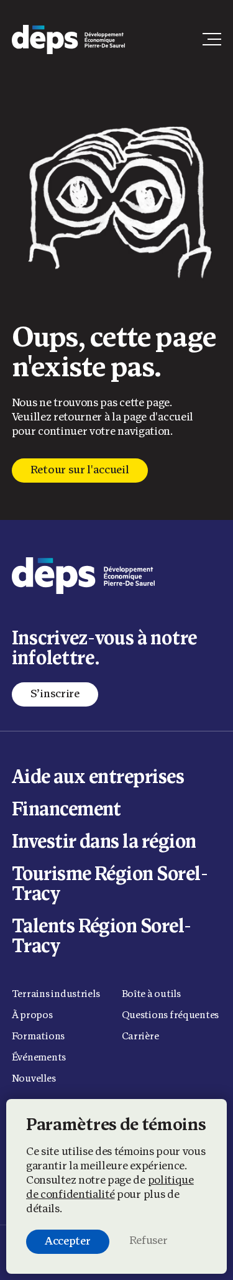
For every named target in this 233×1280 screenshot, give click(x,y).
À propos (32, 1016)
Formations (38, 1037)
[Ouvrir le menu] (212, 39)
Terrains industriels (56, 994)
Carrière (140, 1037)
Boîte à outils (151, 994)
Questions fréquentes (170, 1016)
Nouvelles (34, 1079)
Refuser (148, 1241)
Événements (39, 1058)
